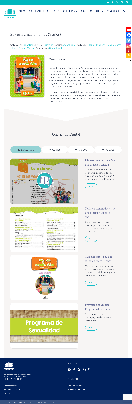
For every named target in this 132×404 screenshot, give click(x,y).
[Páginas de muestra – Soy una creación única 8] (44, 160)
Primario (48, 45)
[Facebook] (128, 35)
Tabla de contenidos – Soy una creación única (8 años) (100, 213)
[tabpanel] (66, 253)
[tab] (25, 149)
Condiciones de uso (26, 402)
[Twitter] (128, 40)
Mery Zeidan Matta (23, 48)
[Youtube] (128, 29)
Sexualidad (68, 45)
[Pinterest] (128, 50)
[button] (124, 11)
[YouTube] (69, 369)
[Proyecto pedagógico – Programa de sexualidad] (44, 304)
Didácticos (29, 45)
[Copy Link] (128, 55)
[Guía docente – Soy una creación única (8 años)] (44, 256)
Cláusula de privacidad (45, 402)
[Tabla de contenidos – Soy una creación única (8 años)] (44, 208)
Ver (91, 186)
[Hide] (131, 61)
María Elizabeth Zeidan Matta (104, 45)
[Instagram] (128, 45)
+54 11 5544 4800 (20, 377)
